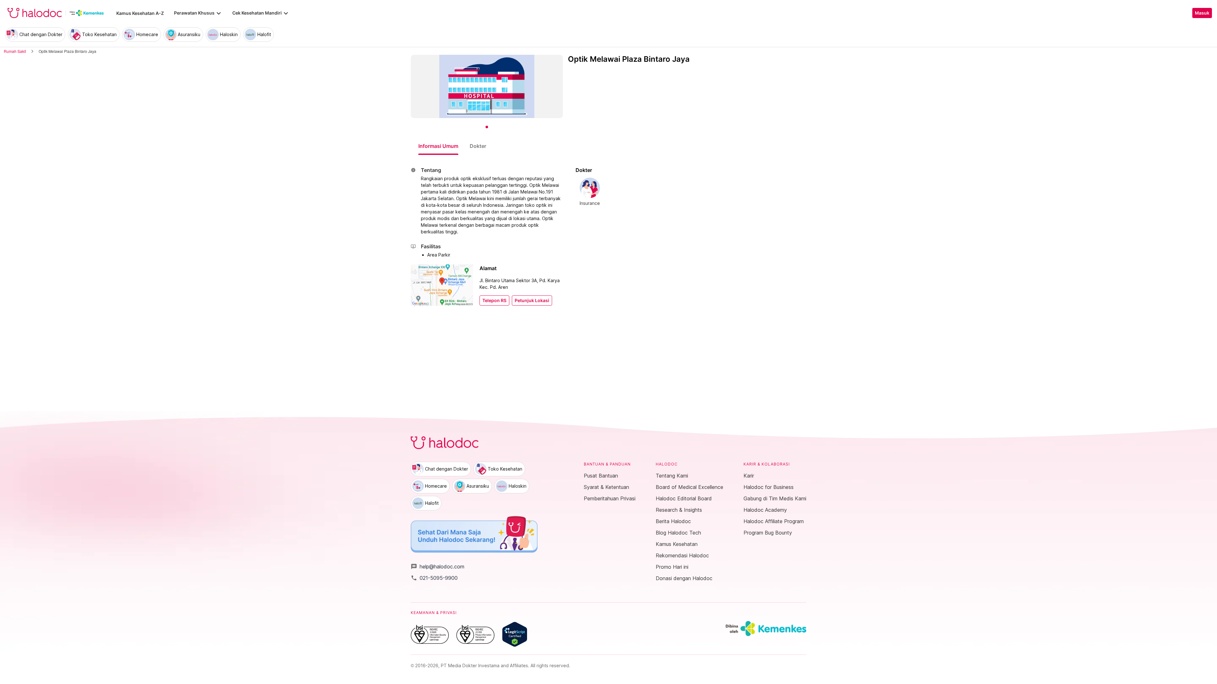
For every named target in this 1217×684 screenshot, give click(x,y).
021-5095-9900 (434, 578)
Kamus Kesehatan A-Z (140, 13)
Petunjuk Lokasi (532, 300)
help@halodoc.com (437, 566)
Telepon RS (494, 300)
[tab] (438, 146)
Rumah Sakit (15, 51)
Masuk (1202, 13)
